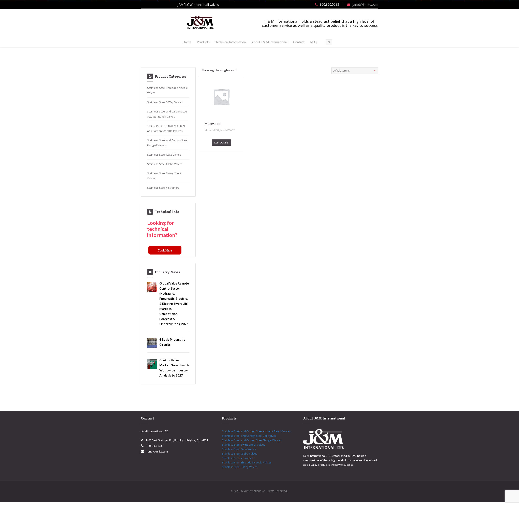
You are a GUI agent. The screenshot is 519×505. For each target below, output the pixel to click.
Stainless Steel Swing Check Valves (243, 444)
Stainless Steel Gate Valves (164, 154)
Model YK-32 (212, 130)
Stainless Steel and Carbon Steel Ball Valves (249, 436)
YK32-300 (213, 124)
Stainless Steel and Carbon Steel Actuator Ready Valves (256, 431)
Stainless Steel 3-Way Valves (165, 102)
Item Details (221, 142)
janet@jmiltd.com (365, 4)
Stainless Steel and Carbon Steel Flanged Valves (252, 440)
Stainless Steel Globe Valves (164, 164)
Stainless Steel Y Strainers (163, 187)
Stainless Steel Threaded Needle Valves (246, 462)
